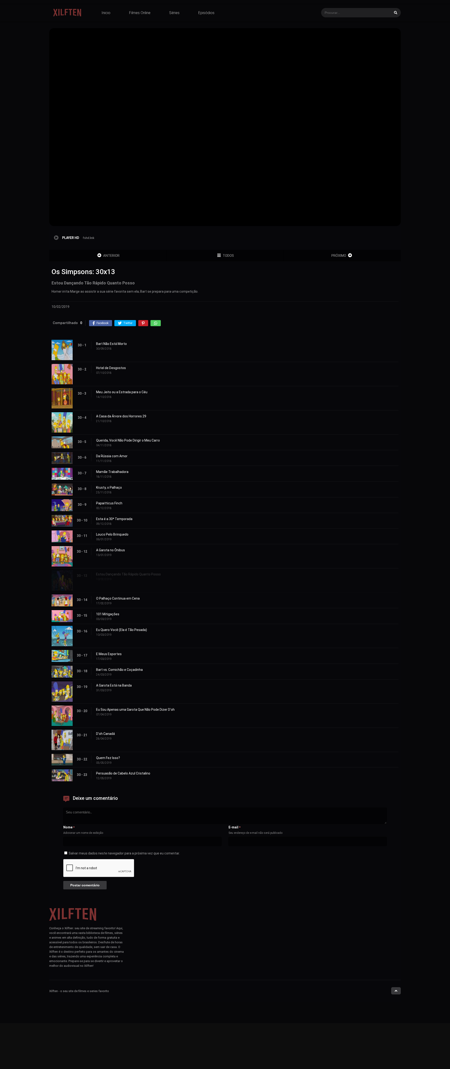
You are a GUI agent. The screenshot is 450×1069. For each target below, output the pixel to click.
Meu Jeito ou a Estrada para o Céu (121, 392)
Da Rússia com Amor (112, 456)
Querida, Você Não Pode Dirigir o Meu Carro (128, 440)
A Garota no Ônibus (110, 550)
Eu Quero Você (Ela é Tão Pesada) (121, 630)
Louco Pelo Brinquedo (112, 534)
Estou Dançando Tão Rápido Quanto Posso (128, 574)
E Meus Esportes (109, 654)
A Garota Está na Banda (114, 685)
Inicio (105, 13)
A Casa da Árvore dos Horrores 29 (121, 416)
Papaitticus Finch (109, 503)
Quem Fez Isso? (108, 758)
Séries (174, 13)
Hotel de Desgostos (111, 368)
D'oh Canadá (105, 734)
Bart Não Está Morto (111, 344)
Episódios (206, 13)
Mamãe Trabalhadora (112, 472)
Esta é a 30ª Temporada (114, 519)
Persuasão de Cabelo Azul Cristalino (123, 773)
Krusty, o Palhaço (109, 487)
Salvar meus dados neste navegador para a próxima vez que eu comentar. (124, 853)
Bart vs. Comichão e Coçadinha (119, 670)
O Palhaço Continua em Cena (118, 598)
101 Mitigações (107, 614)
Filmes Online (139, 13)
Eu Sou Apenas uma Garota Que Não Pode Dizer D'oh (135, 709)
